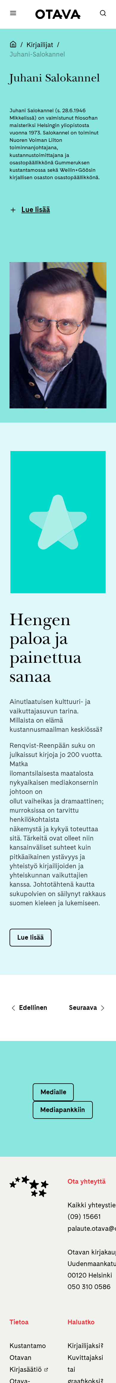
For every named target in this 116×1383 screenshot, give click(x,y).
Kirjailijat (39, 45)
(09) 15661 (84, 1216)
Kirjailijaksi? (86, 1346)
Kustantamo (28, 1346)
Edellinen (32, 1007)
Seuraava (84, 1007)
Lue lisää (35, 209)
